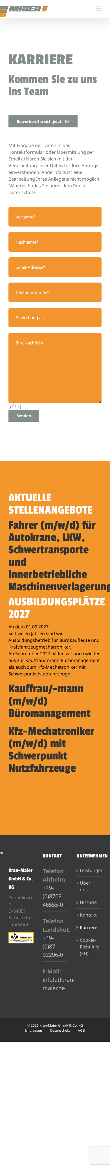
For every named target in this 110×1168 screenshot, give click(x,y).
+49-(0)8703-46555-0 (53, 896)
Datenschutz (60, 1030)
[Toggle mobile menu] (99, 8)
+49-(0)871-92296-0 (53, 946)
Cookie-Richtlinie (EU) (89, 947)
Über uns (85, 886)
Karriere (88, 927)
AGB (81, 1030)
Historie (88, 902)
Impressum (34, 1030)
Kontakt (88, 915)
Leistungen (89, 870)
